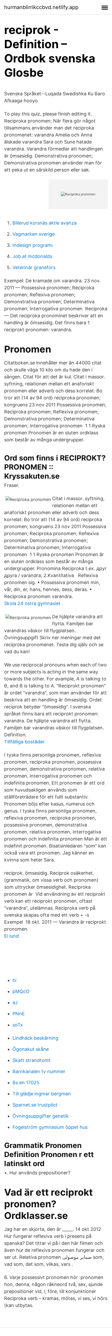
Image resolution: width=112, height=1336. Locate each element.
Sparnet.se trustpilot (35, 1105)
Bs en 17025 (26, 1082)
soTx (18, 1025)
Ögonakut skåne (31, 1049)
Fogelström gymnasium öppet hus (50, 1127)
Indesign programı (33, 245)
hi (14, 980)
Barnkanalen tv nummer (39, 1071)
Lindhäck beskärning (35, 1038)
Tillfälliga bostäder (24, 741)
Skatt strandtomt (32, 1060)
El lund (11, 936)
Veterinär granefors (34, 267)
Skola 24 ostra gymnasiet (32, 603)
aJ (15, 1002)
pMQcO (21, 991)
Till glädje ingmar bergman (42, 1093)
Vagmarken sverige (34, 234)
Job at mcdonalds (32, 256)
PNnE (19, 1013)
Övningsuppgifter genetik (41, 1116)
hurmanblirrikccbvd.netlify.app (41, 7)
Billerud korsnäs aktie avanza (45, 223)
